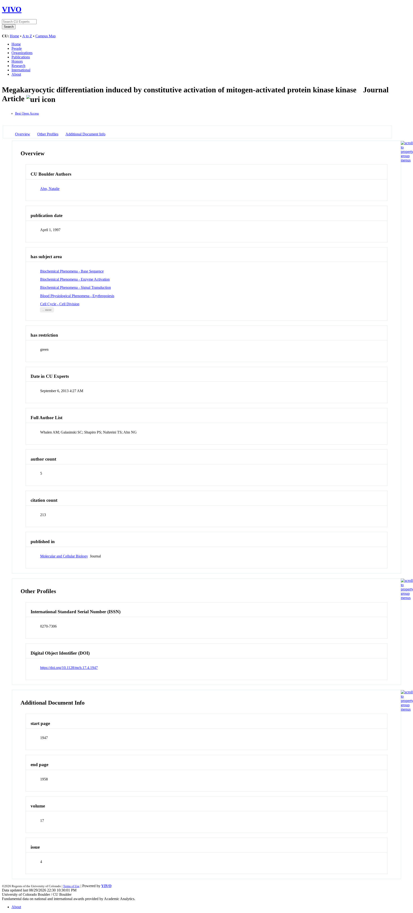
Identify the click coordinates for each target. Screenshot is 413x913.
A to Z (27, 36)
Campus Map (45, 36)
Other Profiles (47, 134)
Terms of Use (71, 886)
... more (47, 310)
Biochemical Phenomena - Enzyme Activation (75, 279)
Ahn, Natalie (50, 189)
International (20, 70)
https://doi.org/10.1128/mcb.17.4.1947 (69, 668)
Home (14, 36)
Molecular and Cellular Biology (64, 556)
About (16, 74)
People (16, 48)
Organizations (22, 53)
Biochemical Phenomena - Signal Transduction (75, 287)
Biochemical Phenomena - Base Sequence (72, 271)
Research (18, 66)
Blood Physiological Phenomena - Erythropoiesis (77, 296)
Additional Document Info (85, 134)
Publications (20, 57)
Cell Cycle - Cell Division (59, 304)
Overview (22, 134)
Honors (17, 61)
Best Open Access (27, 113)
